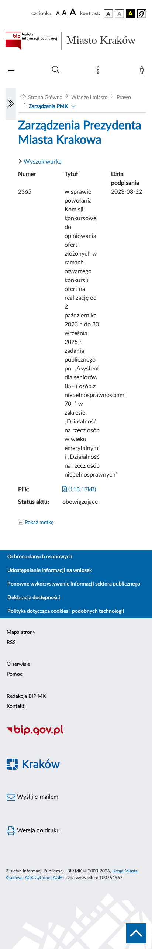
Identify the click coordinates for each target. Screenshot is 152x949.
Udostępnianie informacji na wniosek (49, 570)
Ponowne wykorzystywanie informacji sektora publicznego (73, 584)
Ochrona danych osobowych (39, 556)
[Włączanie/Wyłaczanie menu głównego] (11, 71)
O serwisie (18, 664)
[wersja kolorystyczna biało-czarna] (119, 13)
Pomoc (15, 674)
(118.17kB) (81, 489)
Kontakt (15, 706)
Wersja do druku (37, 830)
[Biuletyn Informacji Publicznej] (76, 734)
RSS (11, 642)
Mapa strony (21, 632)
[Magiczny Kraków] (76, 768)
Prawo (124, 97)
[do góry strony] (136, 933)
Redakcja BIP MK (26, 696)
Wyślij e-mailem (36, 797)
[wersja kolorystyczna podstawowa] (108, 13)
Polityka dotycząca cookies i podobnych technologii (65, 611)
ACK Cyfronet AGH (43, 877)
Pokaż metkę (39, 522)
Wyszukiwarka (43, 162)
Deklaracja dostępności (33, 597)
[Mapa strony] (100, 71)
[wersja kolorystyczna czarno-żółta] (130, 13)
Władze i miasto (89, 97)
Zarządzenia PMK (48, 106)
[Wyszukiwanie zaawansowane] (55, 70)
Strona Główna (45, 97)
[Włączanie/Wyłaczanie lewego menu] (11, 104)
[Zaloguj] (143, 71)
